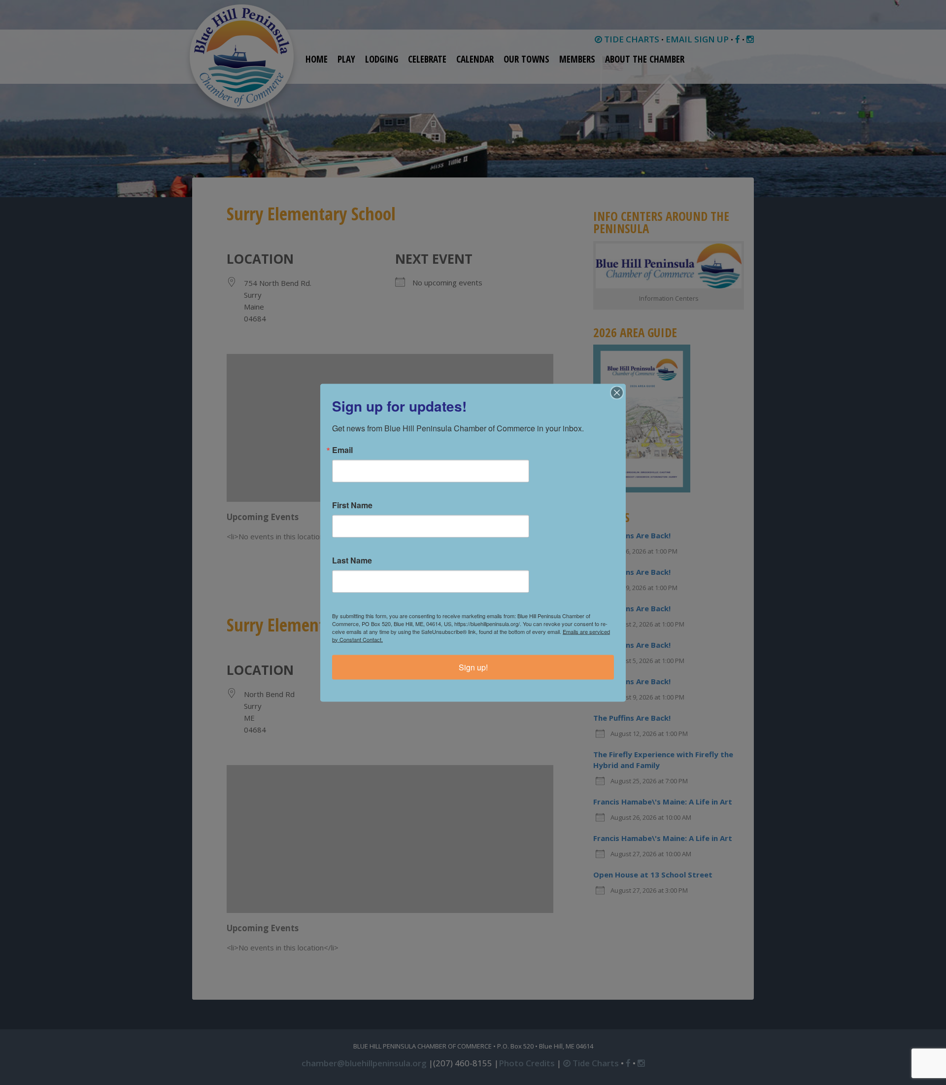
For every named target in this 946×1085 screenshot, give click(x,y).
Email (342, 450)
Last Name (352, 560)
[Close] (617, 392)
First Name (352, 505)
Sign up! (473, 666)
